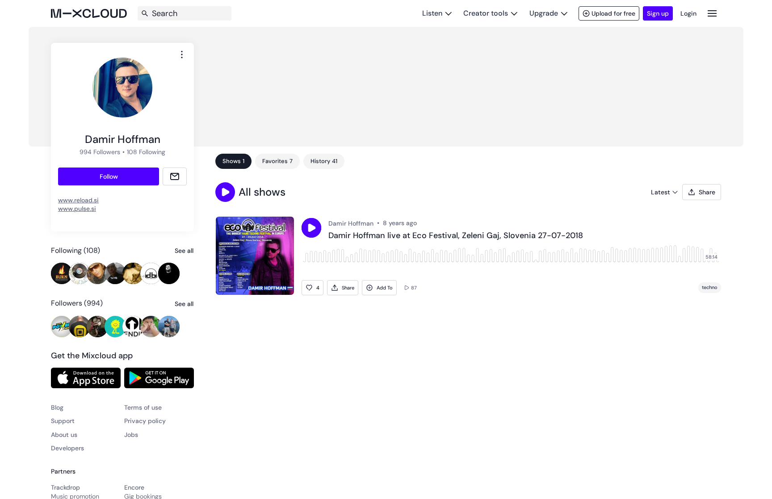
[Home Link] (89, 13)
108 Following (146, 152)
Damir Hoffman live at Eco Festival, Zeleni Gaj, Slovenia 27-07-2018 (455, 235)
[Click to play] (311, 228)
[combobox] (182, 54)
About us (64, 435)
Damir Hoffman (350, 223)
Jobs (131, 435)
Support (63, 421)
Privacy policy (145, 421)
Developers (67, 448)
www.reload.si (78, 200)
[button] (225, 192)
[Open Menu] (712, 13)
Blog (57, 407)
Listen (432, 13)
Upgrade (543, 13)
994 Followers (100, 152)
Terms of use (143, 407)
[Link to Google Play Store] (159, 378)
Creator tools (485, 13)
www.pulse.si (77, 209)
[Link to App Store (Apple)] (86, 378)
